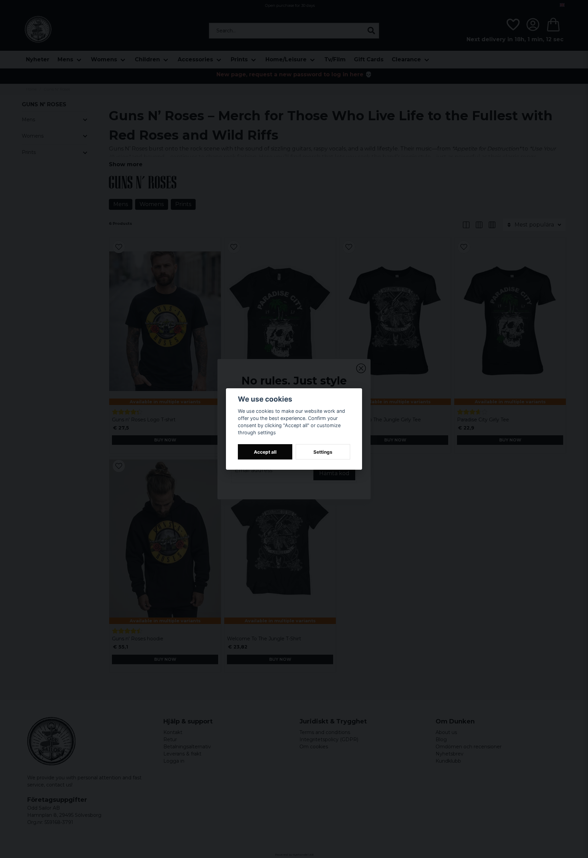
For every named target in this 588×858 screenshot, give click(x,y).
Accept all (265, 452)
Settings (322, 452)
